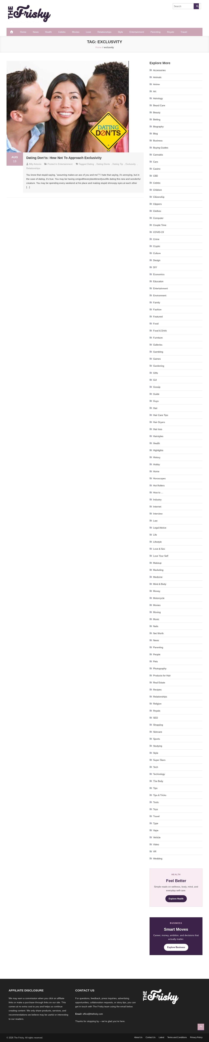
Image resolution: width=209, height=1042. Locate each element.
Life (155, 534)
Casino (156, 168)
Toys (155, 809)
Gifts (155, 373)
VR (154, 851)
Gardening (158, 366)
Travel (184, 32)
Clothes (157, 211)
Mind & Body (159, 584)
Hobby (156, 464)
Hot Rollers (159, 485)
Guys (156, 401)
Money (156, 591)
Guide (156, 394)
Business (157, 140)
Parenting (156, 32)
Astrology (158, 98)
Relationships (104, 32)
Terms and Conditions (177, 1037)
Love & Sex (159, 549)
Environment (159, 295)
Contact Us (150, 1037)
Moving (157, 612)
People (156, 654)
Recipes (157, 689)
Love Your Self (160, 556)
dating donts (103, 164)
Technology (159, 774)
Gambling (158, 351)
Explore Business (176, 947)
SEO (155, 717)
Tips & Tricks (159, 795)
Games (157, 358)
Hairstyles (158, 436)
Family (156, 302)
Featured (158, 316)
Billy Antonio (35, 164)
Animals (157, 77)
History (156, 457)
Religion (157, 703)
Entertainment (136, 32)
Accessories (159, 70)
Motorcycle (158, 598)
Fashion (157, 309)
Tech (155, 767)
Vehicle (157, 837)
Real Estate (159, 682)
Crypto (156, 246)
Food (156, 323)
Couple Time (159, 225)
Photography (159, 668)
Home (23, 32)
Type (155, 823)
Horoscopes (159, 478)
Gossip (156, 387)
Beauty (156, 112)
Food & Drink (160, 330)
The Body (158, 781)
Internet (157, 506)
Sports (156, 739)
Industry (157, 499)
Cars (155, 161)
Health (48, 32)
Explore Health (176, 898)
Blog (155, 133)
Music (156, 619)
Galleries (157, 344)
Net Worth (158, 633)
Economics (158, 274)
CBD (155, 175)
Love (88, 32)
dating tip (118, 164)
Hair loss (157, 429)
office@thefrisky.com (93, 1014)
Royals (170, 32)
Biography (158, 126)
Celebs (61, 32)
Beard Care (159, 105)
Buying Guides (160, 147)
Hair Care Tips (160, 415)
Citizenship (158, 197)
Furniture (158, 337)
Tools (156, 802)
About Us (138, 1037)
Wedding (157, 858)
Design (156, 260)
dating (90, 164)
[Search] (196, 6)
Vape (155, 830)
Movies (75, 32)
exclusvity (131, 164)
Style (120, 32)
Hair (155, 408)
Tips (155, 788)
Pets (155, 661)
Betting (156, 119)
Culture (157, 253)
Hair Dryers (159, 422)
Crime (156, 239)
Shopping (158, 724)
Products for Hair (162, 675)
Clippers (157, 204)
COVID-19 (158, 232)
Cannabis (158, 154)
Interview (157, 513)
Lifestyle (157, 541)
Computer (158, 218)
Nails (155, 626)
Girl (155, 380)
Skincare (157, 732)
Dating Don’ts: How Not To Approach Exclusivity (64, 158)
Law (155, 520)
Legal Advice (159, 527)
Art (154, 91)
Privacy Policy (196, 1037)
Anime (156, 84)
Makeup (157, 563)
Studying (157, 746)
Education (158, 281)
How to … (158, 492)
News (36, 32)
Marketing (158, 570)
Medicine (157, 577)
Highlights (158, 450)
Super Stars (159, 760)
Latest (161, 1037)
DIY (155, 267)
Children (157, 190)
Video (156, 844)
